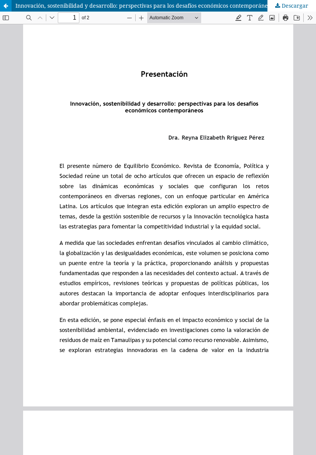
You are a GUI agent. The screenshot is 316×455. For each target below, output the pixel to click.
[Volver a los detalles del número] (6, 6)
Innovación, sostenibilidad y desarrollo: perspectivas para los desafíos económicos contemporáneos (144, 5)
